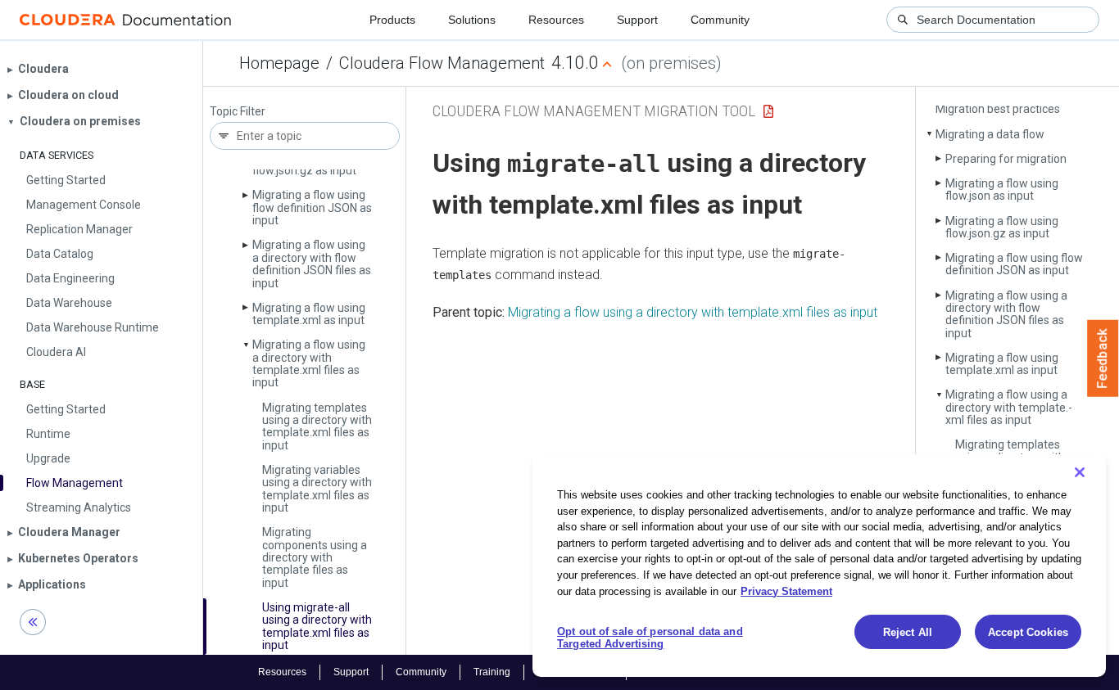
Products (392, 19)
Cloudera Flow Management (442, 63)
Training (491, 672)
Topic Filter (237, 112)
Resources (556, 19)
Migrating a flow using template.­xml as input (308, 314)
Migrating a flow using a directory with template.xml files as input (692, 312)
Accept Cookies (1028, 632)
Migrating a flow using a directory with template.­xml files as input (308, 363)
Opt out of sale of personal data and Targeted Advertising (650, 638)
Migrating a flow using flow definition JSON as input (312, 207)
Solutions (472, 19)
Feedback (1103, 358)
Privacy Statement (786, 590)
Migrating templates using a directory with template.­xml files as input (317, 426)
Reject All (907, 632)
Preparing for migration (1006, 158)
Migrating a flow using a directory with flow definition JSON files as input (311, 263)
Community (720, 19)
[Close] (1080, 472)
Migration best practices (998, 108)
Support (637, 19)
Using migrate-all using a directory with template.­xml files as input (317, 626)
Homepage (279, 63)
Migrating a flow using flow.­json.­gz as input (1001, 227)
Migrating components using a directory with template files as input (314, 557)
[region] (819, 565)
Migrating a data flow (990, 134)
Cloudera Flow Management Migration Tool (594, 110)
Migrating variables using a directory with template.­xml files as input (317, 488)
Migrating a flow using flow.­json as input (1001, 189)
